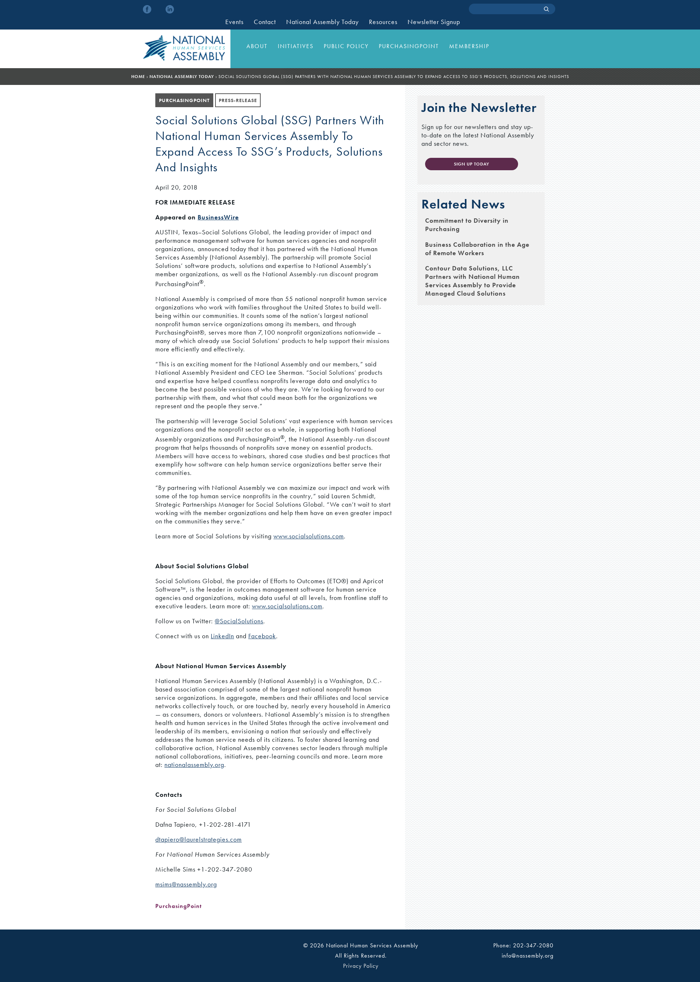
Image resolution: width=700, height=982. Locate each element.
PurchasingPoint (409, 46)
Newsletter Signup (434, 22)
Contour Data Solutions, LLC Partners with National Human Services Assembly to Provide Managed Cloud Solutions (472, 280)
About (257, 46)
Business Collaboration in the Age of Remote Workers (477, 248)
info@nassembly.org (527, 955)
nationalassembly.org (194, 764)
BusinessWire (218, 217)
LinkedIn (222, 636)
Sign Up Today (471, 164)
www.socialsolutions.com (308, 536)
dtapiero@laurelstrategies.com (198, 839)
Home (138, 76)
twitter (158, 9)
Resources (383, 22)
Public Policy (346, 46)
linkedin (170, 9)
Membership (469, 46)
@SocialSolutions (239, 621)
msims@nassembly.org (186, 884)
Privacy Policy (360, 966)
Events (234, 22)
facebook (147, 9)
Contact (265, 22)
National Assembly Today (322, 22)
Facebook (262, 636)
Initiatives (296, 46)
